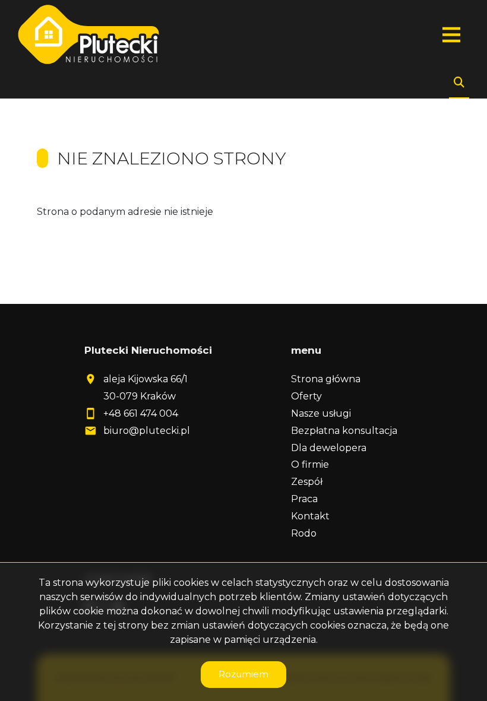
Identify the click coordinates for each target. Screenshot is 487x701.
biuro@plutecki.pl (146, 430)
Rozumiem (243, 674)
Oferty (306, 396)
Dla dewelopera (328, 447)
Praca (304, 499)
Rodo (304, 533)
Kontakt (310, 516)
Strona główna (325, 379)
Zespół (306, 481)
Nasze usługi (321, 413)
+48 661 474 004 (140, 413)
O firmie (310, 464)
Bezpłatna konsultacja (344, 430)
